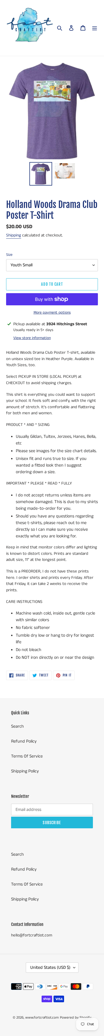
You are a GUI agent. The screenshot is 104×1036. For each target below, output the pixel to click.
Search (17, 726)
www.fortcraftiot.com (42, 1017)
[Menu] (94, 28)
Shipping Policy (25, 771)
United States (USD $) (50, 967)
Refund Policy (24, 741)
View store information (32, 338)
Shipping (13, 235)
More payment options (52, 312)
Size (9, 254)
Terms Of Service (27, 756)
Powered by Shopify (75, 1017)
